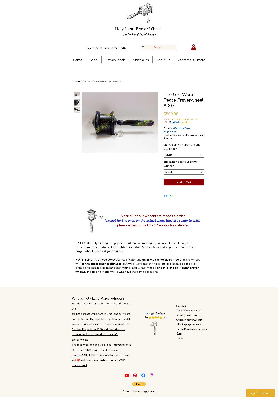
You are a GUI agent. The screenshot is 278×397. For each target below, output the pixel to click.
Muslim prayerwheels (189, 324)
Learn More (184, 122)
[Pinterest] (135, 375)
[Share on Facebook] (165, 196)
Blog (179, 333)
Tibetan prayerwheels (188, 310)
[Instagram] (151, 375)
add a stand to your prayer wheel (181, 164)
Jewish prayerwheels (188, 315)
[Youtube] (126, 375)
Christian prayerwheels (189, 320)
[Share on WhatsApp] (171, 196)
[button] (193, 47)
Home (77, 81)
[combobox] (184, 155)
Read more (169, 138)
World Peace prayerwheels (191, 329)
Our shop (181, 306)
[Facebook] (143, 375)
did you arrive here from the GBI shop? (182, 147)
